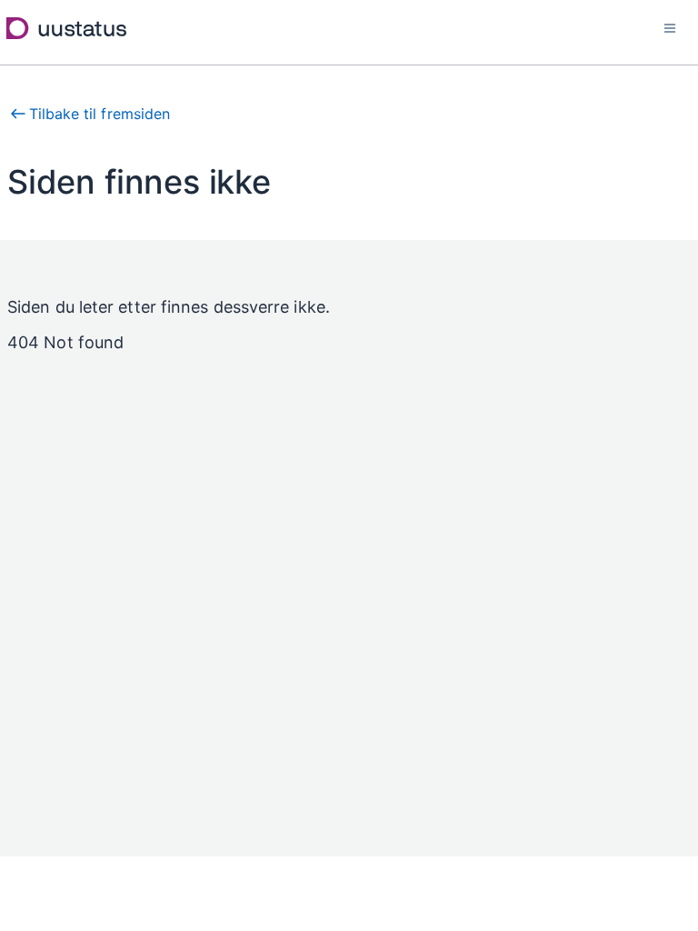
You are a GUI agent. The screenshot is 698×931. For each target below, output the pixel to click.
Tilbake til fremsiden (99, 114)
